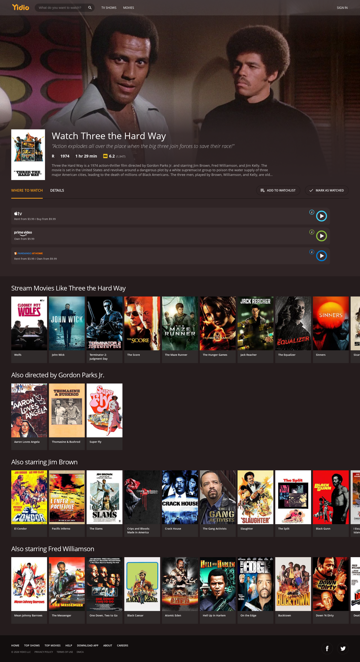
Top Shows (32, 645)
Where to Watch (27, 190)
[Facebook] (327, 648)
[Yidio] (20, 8)
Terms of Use (65, 652)
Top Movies (53, 645)
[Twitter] (343, 648)
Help (68, 645)
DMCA (80, 652)
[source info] (311, 212)
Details (57, 190)
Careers (122, 645)
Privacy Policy (43, 652)
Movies (128, 8)
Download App (87, 645)
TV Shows (108, 8)
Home (15, 645)
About (107, 645)
